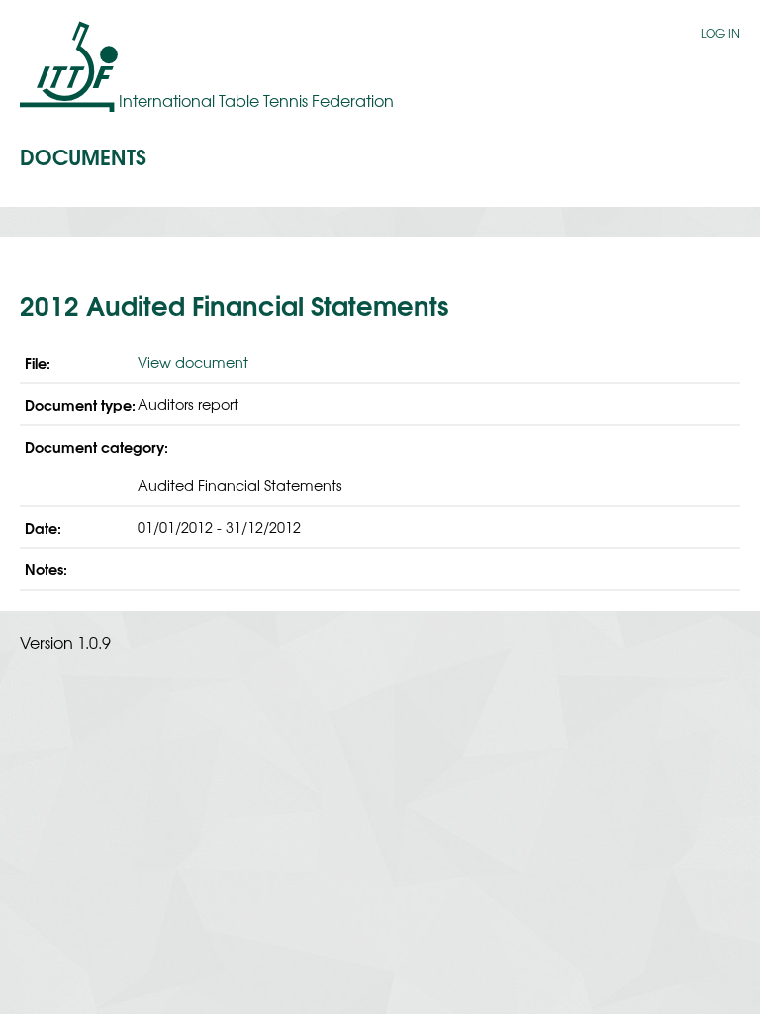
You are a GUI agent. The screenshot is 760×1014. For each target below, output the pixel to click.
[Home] (69, 66)
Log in (720, 33)
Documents (83, 155)
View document (193, 362)
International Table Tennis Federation (256, 100)
